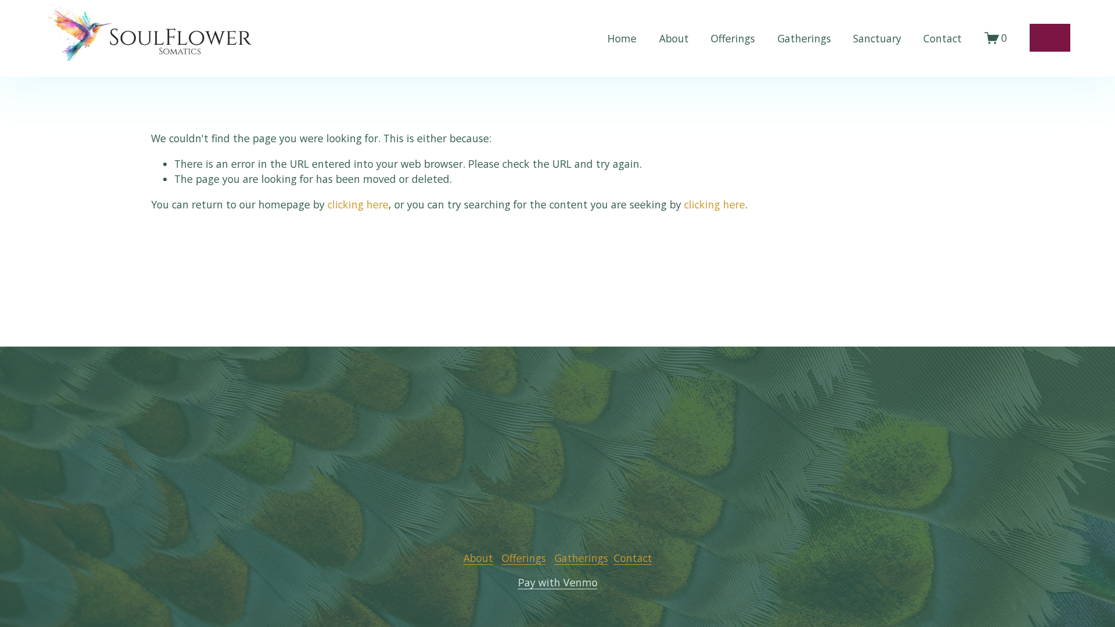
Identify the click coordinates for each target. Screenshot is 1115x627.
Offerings (733, 38)
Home (621, 38)
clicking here (358, 204)
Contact (942, 38)
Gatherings (804, 38)
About (674, 38)
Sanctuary (877, 38)
